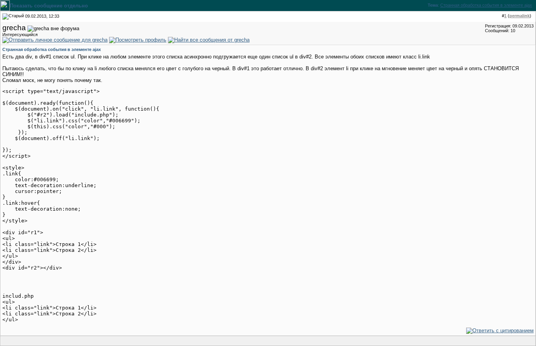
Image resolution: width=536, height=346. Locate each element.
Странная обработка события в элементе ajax (486, 5)
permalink (519, 15)
